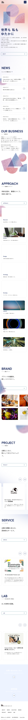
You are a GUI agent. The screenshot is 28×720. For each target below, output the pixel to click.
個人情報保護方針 (15, 717)
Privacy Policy (22, 717)
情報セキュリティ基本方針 (5, 717)
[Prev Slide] (20, 479)
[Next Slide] (24, 479)
